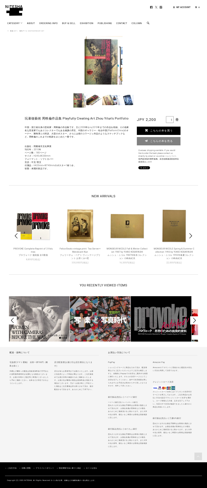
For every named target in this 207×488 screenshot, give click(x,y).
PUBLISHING (105, 23)
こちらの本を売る (161, 141)
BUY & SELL (69, 23)
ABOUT (31, 23)
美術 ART (13, 31)
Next (190, 236)
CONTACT (121, 23)
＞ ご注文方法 (11, 468)
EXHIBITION (86, 23)
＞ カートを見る (90, 468)
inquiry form (170, 156)
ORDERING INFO (48, 23)
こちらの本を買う (161, 130)
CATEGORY (13, 23)
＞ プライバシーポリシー (43, 468)
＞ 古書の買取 (25, 468)
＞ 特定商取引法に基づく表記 (69, 468)
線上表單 (148, 162)
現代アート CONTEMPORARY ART (31, 31)
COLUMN (137, 23)
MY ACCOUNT (183, 7)
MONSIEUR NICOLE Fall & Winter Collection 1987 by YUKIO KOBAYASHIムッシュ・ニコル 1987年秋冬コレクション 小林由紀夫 (127, 253)
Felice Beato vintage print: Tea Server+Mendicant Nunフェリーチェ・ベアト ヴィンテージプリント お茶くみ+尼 (80, 253)
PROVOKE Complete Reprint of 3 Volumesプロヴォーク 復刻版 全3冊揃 (33, 251)
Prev (17, 236)
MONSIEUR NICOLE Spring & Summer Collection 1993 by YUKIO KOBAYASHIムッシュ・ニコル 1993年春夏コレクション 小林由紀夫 (174, 253)
